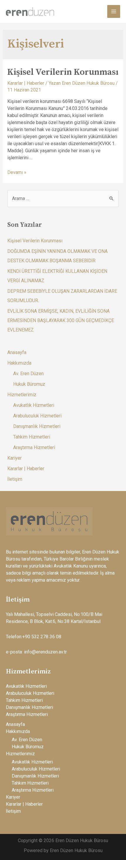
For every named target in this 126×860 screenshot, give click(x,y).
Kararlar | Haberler (25, 83)
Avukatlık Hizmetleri (33, 405)
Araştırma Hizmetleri (34, 447)
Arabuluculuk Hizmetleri (37, 416)
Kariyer (14, 458)
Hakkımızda (19, 363)
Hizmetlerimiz (21, 394)
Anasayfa (16, 352)
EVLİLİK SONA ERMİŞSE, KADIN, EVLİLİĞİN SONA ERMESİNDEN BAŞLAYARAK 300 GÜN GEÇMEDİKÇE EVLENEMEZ (60, 320)
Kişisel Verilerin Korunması (62, 72)
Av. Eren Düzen (28, 373)
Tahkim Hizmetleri (31, 437)
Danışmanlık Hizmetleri (36, 426)
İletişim (14, 479)
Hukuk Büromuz (29, 384)
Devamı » (16, 172)
